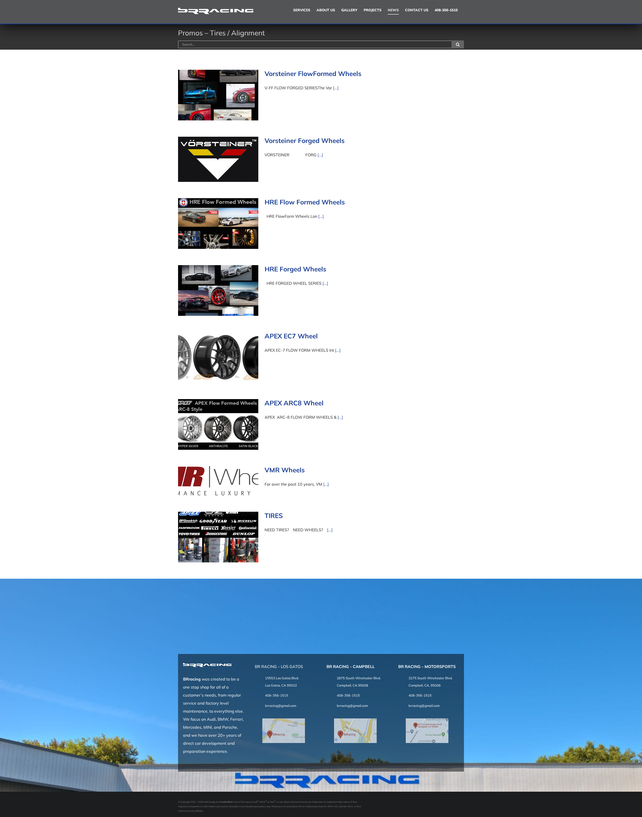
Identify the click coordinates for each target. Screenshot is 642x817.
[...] (336, 87)
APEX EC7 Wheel (291, 336)
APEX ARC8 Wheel (294, 403)
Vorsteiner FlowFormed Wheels (313, 73)
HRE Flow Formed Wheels (305, 202)
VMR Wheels (285, 470)
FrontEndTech (226, 801)
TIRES (274, 515)
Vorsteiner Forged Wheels (305, 140)
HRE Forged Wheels (295, 269)
